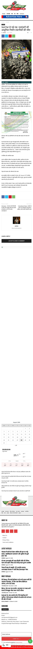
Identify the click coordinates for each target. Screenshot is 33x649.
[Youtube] (15, 531)
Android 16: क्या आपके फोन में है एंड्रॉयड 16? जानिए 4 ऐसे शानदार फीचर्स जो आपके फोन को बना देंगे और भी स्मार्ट (16, 597)
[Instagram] (7, 531)
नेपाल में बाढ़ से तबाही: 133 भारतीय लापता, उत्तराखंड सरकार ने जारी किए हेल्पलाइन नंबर (15, 481)
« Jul (16, 445)
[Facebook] (3, 36)
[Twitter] (6, 36)
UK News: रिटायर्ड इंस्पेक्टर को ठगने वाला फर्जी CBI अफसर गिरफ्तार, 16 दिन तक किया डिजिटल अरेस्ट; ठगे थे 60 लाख (16, 581)
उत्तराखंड (7, 22)
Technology (5, 585)
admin (4, 32)
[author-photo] (16, 224)
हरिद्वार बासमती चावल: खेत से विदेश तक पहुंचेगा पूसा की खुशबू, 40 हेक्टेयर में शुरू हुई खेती (16, 486)
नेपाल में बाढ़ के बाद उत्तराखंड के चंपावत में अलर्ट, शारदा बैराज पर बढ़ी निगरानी (16, 491)
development (5, 601)
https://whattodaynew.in (16, 228)
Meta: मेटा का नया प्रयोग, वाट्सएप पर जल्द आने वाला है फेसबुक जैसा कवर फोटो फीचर (16, 589)
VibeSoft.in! (28, 645)
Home (3, 22)
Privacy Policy (18, 642)
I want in (15, 638)
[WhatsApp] (13, 36)
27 (17, 440)
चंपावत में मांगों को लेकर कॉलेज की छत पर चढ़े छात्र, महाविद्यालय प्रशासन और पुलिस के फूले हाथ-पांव (16, 472)
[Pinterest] (10, 36)
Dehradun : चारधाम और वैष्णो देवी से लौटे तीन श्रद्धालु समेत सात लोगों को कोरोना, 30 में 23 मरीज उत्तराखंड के (9, 208)
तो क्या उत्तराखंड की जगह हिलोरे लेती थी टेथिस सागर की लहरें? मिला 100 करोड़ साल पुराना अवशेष (16, 477)
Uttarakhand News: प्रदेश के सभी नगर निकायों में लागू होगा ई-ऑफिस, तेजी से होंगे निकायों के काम (24, 207)
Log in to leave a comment (16, 240)
